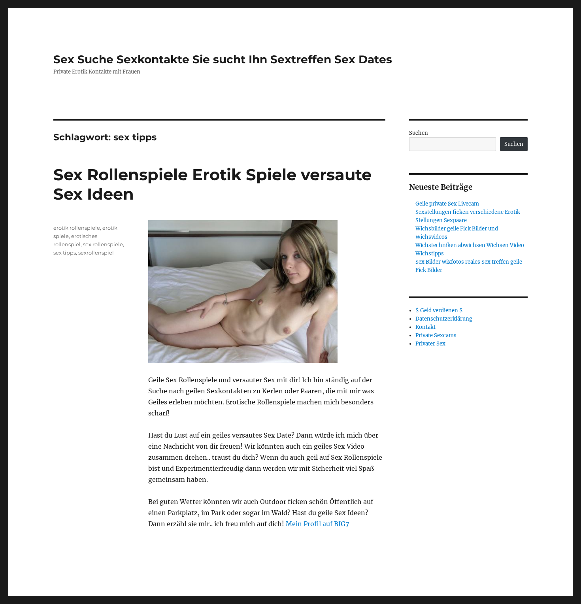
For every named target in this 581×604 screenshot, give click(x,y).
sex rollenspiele (103, 244)
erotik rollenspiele (76, 228)
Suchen (418, 133)
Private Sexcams (435, 335)
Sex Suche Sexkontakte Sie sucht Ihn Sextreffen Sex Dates (222, 59)
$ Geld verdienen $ (439, 310)
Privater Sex (430, 343)
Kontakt (425, 327)
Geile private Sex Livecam (447, 203)
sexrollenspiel (96, 252)
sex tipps (64, 252)
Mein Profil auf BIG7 (317, 524)
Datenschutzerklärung (443, 318)
